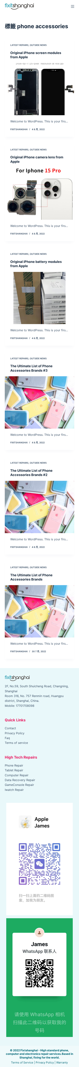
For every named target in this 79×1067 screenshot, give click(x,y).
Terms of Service (22, 1062)
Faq (7, 738)
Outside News (38, 45)
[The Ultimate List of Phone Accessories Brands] (39, 611)
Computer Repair (16, 775)
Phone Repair (14, 765)
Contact (10, 728)
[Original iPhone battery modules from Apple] (39, 298)
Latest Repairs (19, 45)
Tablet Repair (14, 770)
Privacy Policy (14, 733)
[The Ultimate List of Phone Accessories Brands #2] (39, 507)
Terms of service (16, 743)
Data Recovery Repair (20, 780)
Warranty (62, 1062)
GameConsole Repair (19, 785)
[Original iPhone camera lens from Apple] (39, 193)
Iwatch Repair (14, 790)
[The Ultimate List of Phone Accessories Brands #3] (39, 402)
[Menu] (72, 6)
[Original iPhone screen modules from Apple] (39, 89)
